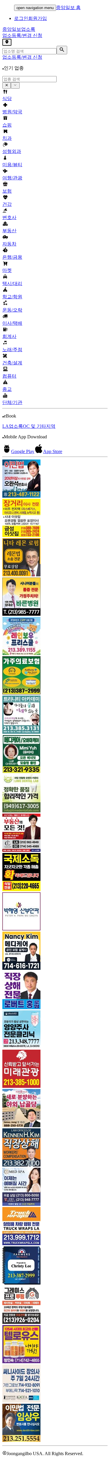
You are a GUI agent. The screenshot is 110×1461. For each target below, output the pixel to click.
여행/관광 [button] (12, 177)
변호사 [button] (9, 217)
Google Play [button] (22, 451)
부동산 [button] (9, 230)
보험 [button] (7, 190)
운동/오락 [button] (12, 309)
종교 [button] (7, 389)
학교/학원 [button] (12, 296)
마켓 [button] (7, 270)
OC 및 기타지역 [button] (39, 426)
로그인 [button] (21, 18)
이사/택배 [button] (12, 323)
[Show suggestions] (6, 85)
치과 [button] (7, 138)
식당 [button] (7, 98)
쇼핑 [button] (7, 124)
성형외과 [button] (11, 151)
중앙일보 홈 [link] (68, 7)
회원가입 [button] (37, 18)
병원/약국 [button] (12, 111)
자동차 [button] (9, 243)
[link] (55, 479)
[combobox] (29, 79)
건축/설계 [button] (12, 362)
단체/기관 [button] (12, 402)
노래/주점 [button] (12, 349)
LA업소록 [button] (12, 426)
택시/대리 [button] (12, 283)
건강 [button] (7, 204)
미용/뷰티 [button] (12, 164)
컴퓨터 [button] (9, 375)
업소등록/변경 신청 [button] (22, 35)
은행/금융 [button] (12, 257)
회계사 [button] (9, 336)
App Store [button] (52, 451)
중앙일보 (18, 29)
